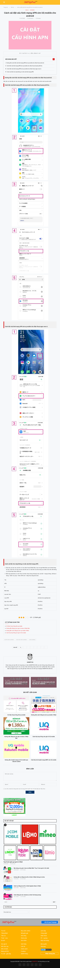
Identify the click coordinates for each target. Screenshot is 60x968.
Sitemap (43, 946)
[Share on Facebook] (24, 647)
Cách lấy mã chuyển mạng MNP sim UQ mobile (43, 760)
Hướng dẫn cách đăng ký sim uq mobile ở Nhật (17, 630)
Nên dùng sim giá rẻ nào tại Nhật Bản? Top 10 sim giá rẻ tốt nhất (31, 868)
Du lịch (3, 940)
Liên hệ (23, 946)
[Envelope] (40, 964)
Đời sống (23, 935)
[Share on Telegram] (38, 647)
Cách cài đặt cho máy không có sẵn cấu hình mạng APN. (20, 71)
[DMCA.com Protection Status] (46, 949)
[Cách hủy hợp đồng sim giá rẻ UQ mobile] (44, 725)
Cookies (23, 951)
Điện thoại (44, 935)
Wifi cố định (4, 949)
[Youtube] (32, 964)
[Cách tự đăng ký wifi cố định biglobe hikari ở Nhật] (7, 888)
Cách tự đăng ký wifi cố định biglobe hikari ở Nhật (27, 886)
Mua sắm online (25, 930)
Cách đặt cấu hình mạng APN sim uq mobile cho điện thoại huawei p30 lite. (24, 65)
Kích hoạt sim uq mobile (21, 639)
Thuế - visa (4, 938)
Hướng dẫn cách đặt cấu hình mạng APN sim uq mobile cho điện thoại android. (25, 62)
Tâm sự (3, 935)
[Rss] (36, 964)
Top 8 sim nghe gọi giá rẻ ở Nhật (13, 862)
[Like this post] (21, 647)
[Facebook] (20, 964)
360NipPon (30, 662)
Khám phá (24, 938)
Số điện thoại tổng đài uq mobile (14, 626)
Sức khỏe (23, 940)
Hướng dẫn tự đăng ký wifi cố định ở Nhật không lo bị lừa (29, 877)
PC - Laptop (44, 938)
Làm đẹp (43, 930)
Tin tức (3, 930)
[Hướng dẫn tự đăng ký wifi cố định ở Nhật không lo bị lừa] (7, 879)
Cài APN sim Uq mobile (9, 639)
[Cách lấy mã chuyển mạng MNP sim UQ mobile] (44, 749)
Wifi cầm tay (4, 946)
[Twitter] (24, 964)
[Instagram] (28, 964)
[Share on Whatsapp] (35, 647)
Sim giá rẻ (4, 944)
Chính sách (24, 949)
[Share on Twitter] (28, 647)
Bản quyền (44, 944)
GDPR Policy (24, 953)
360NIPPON (34, 961)
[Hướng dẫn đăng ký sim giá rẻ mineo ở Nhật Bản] (16, 725)
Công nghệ (44, 933)
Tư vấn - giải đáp (6, 953)
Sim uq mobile (32, 639)
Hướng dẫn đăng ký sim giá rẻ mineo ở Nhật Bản (18, 628)
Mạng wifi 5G (5, 951)
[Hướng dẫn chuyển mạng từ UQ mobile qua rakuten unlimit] (16, 749)
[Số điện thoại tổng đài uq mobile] (16, 704)
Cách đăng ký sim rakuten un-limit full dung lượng (27, 895)
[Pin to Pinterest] (31, 647)
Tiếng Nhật (4, 933)
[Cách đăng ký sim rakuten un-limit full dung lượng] (7, 897)
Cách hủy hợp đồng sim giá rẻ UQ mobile (16, 632)
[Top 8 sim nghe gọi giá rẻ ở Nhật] (30, 842)
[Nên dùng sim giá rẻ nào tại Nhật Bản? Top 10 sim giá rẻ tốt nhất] (7, 870)
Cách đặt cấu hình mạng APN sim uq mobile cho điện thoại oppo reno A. (24, 68)
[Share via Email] (45, 647)
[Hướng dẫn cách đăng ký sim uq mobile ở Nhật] (44, 704)
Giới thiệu (23, 944)
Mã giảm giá (24, 933)
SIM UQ (12, 7)
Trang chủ (5, 7)
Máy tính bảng (45, 940)
